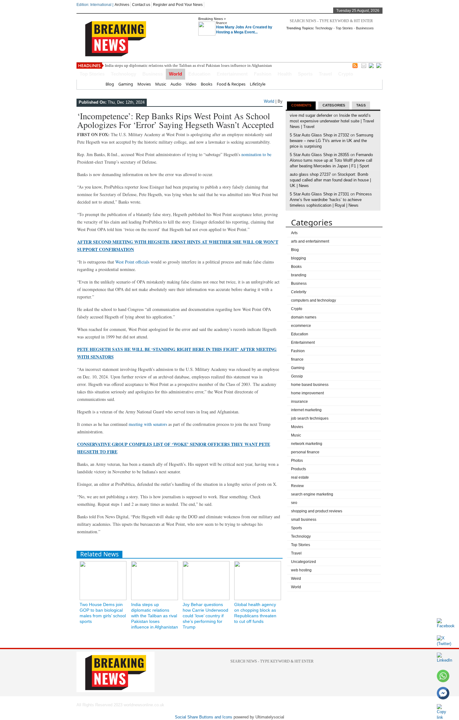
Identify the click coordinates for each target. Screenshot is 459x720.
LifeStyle (257, 84)
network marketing (306, 443)
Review (297, 486)
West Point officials (132, 262)
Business (152, 73)
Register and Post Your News (178, 4)
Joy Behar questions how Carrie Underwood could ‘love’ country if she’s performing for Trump (205, 615)
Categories (334, 105)
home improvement (307, 393)
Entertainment (232, 73)
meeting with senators (148, 424)
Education (199, 73)
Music (160, 84)
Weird (296, 578)
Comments (301, 105)
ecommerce (301, 325)
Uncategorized (303, 562)
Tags (361, 105)
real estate (300, 477)
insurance (299, 401)
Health (285, 73)
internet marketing (306, 410)
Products (298, 469)
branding (298, 275)
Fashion (262, 73)
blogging (298, 258)
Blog (110, 84)
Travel (325, 73)
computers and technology (313, 300)
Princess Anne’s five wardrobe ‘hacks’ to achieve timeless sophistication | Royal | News (331, 200)
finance (221, 23)
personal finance (305, 452)
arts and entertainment (310, 241)
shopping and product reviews (316, 511)
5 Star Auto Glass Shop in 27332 (319, 135)
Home (95, 84)
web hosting (301, 570)
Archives (122, 4)
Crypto (345, 73)
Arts (294, 233)
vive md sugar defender (311, 115)
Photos (297, 460)
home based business (309, 384)
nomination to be (256, 154)
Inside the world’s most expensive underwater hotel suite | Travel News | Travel (332, 121)
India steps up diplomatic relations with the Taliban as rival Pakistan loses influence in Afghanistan (188, 65)
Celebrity (298, 292)
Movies (144, 84)
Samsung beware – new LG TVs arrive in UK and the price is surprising (331, 141)
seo (294, 503)
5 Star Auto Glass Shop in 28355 (319, 154)
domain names (303, 317)
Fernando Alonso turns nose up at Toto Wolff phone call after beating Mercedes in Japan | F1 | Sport (331, 160)
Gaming (125, 84)
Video (191, 84)
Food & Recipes (231, 84)
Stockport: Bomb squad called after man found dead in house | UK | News (330, 180)
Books (206, 84)
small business (303, 519)
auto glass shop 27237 (310, 174)
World (175, 73)
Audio (175, 84)
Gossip (297, 376)
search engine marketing (312, 494)
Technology (324, 28)
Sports (305, 73)
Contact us (141, 4)
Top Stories (344, 28)
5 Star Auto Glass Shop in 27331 (319, 194)
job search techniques (309, 418)
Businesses (365, 28)
